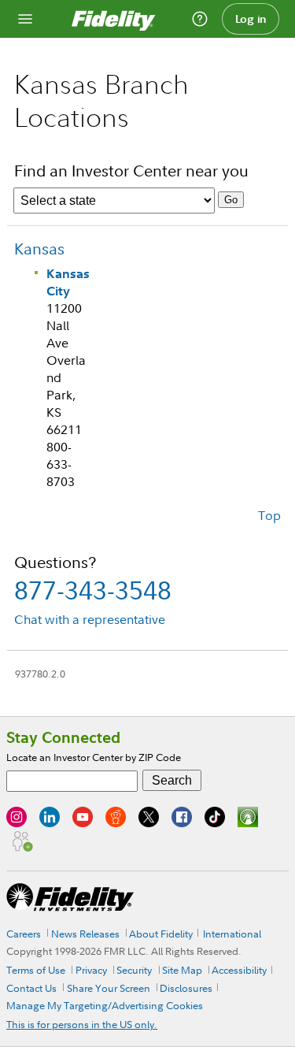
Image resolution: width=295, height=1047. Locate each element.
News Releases (85, 933)
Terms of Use (35, 969)
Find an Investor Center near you (131, 170)
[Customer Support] (200, 19)
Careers (23, 933)
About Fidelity (161, 933)
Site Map (182, 969)
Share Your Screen (108, 988)
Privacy (91, 969)
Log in (251, 19)
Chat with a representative (89, 619)
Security (134, 969)
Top (269, 515)
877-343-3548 (92, 589)
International (232, 933)
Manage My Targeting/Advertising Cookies (104, 1005)
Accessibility (239, 969)
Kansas (39, 248)
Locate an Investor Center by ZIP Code (93, 757)
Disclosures (186, 988)
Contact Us (31, 988)
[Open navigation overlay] (25, 19)
